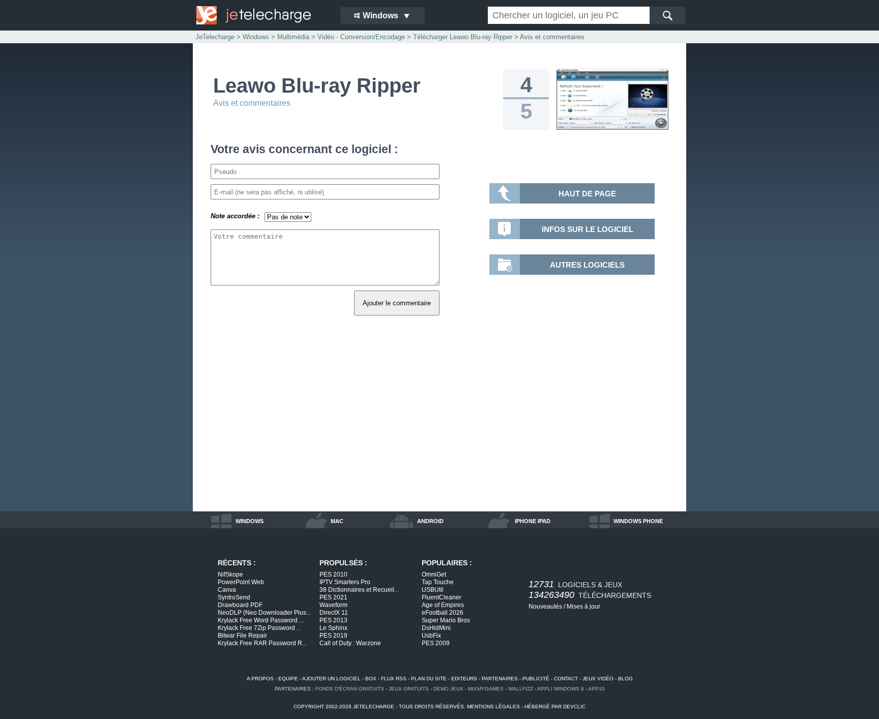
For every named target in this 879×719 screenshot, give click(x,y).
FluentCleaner (441, 597)
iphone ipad (532, 521)
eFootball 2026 (442, 612)
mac (337, 521)
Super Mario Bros (446, 620)
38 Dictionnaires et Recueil (359, 589)
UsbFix (431, 635)
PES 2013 (333, 620)
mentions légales (493, 706)
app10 (596, 689)
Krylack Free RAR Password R (262, 643)
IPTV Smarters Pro (344, 582)
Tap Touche (438, 582)
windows (249, 521)
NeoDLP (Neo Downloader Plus (264, 612)
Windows (256, 37)
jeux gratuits (409, 689)
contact (566, 678)
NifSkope (230, 574)
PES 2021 (333, 597)
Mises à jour (583, 606)
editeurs (464, 678)
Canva (227, 589)
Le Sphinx (333, 627)
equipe (288, 678)
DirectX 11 (333, 612)
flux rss (393, 678)
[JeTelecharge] (261, 15)
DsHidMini (436, 627)
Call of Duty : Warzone (350, 643)
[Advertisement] (439, 425)
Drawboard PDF (240, 605)
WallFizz (520, 689)
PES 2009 (436, 643)
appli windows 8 (560, 689)
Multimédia (293, 37)
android (430, 521)
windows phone (638, 521)
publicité (535, 678)
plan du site (429, 678)
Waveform (333, 605)
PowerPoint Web (241, 582)
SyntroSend (234, 597)
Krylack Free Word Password (261, 620)
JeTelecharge (215, 37)
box (370, 678)
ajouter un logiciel (331, 678)
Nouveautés (545, 606)
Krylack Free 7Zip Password (259, 627)
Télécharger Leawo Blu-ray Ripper (462, 37)
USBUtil (433, 589)
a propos (260, 678)
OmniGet (434, 574)
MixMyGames (486, 689)
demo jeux (448, 689)
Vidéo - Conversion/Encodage (361, 37)
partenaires (500, 678)
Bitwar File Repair (242, 635)
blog (625, 678)
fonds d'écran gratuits (349, 689)
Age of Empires (443, 605)
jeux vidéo (597, 678)
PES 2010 (333, 574)
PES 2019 (333, 635)
